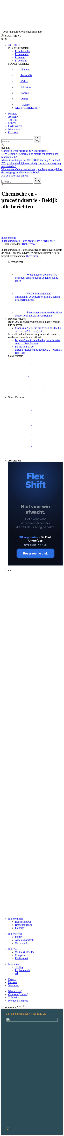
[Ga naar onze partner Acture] (43, 363)
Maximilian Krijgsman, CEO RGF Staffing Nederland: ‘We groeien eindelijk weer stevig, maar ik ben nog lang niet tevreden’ (31, 163)
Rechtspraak (21, 958)
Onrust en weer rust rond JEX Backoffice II (24, 150)
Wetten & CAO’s (24, 952)
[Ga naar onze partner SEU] (43, 409)
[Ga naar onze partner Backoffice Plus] (20, 363)
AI (16, 973)
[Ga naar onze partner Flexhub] (20, 409)
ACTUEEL (14, 45)
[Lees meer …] (34, 256)
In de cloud (14, 964)
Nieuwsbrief (15, 129)
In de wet (13, 948)
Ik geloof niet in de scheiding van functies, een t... (38, 342)
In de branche (8, 237)
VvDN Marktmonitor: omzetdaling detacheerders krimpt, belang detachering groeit (37, 296)
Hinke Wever (29, 243)
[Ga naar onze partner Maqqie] (20, 424)
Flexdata (19, 927)
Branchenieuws (23, 924)
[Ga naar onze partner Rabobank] (20, 433)
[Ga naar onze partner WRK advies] (19, 457)
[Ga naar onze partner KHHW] (49, 387)
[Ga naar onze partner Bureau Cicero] (38, 387)
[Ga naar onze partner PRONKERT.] (20, 416)
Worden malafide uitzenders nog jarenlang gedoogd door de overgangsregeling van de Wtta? (31, 171)
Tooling (19, 967)
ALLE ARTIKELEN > (27, 107)
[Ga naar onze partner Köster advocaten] (20, 445)
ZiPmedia (13, 997)
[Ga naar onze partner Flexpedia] (20, 387)
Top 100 (12, 119)
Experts (12, 122)
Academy (13, 116)
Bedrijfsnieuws (23, 921)
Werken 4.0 (21, 943)
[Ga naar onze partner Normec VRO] (43, 416)
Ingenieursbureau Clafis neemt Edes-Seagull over (27, 240)
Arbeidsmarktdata (24, 939)
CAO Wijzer (15, 126)
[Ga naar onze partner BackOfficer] (18, 375)
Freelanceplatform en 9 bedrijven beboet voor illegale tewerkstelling (38, 314)
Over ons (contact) (18, 994)
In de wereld (15, 933)
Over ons (13, 132)
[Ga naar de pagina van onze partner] (31, 590)
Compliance (21, 955)
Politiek (19, 936)
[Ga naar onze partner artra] (43, 424)
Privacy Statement (18, 1000)
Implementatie (22, 970)
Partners (12, 113)
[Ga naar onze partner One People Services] (40, 375)
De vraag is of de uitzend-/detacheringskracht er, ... (38, 349)
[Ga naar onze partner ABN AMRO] (43, 433)
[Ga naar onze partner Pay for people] (43, 445)
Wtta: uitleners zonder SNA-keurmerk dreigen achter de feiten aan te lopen (36, 277)
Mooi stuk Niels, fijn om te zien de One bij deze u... (38, 329)
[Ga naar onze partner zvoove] (19, 394)
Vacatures (13, 985)
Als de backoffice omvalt (14, 175)
